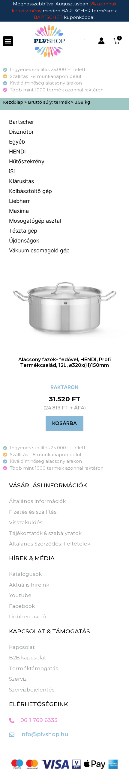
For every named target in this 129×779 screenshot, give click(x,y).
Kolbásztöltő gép (30, 191)
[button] (8, 41)
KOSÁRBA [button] (64, 423)
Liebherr (19, 201)
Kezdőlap (13, 102)
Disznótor (21, 132)
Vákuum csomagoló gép (39, 250)
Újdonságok (24, 240)
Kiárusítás (21, 181)
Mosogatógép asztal (35, 221)
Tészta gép (23, 230)
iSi (12, 171)
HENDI (17, 151)
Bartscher (21, 122)
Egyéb (17, 141)
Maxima (19, 211)
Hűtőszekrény (26, 161)
